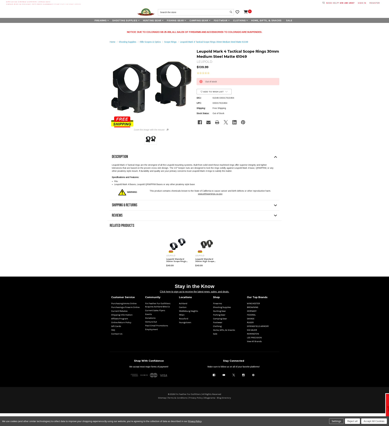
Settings (336, 421)
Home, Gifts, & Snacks (266, 20)
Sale (289, 20)
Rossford (183, 318)
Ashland (183, 303)
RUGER (250, 322)
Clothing (239, 20)
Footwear (220, 20)
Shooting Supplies (124, 20)
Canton (182, 307)
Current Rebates (119, 311)
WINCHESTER (253, 303)
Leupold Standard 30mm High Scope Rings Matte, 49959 (205, 260)
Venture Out (151, 322)
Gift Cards (116, 326)
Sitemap (162, 398)
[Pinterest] (243, 122)
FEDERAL (251, 315)
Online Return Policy (121, 322)
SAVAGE (250, 318)
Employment (151, 329)
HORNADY (251, 311)
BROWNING (252, 307)
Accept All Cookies (374, 421)
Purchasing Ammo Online (123, 303)
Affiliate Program (119, 318)
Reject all (352, 421)
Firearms (101, 20)
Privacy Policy (196, 398)
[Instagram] (243, 375)
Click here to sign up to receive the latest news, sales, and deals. (194, 291)
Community (152, 297)
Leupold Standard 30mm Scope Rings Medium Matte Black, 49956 (177, 260)
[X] (226, 122)
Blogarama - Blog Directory (217, 398)
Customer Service (123, 297)
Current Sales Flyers (155, 310)
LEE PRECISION (254, 337)
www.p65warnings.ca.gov (210, 194)
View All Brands (254, 341)
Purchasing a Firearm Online (125, 307)
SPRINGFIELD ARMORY (258, 326)
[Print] (217, 122)
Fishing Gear (175, 20)
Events (148, 314)
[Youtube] (223, 375)
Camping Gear (198, 20)
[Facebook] (200, 122)
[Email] (208, 122)
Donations (150, 318)
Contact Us (116, 334)
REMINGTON (253, 334)
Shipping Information (122, 315)
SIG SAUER (252, 330)
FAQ (113, 330)
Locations (185, 297)
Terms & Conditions (178, 398)
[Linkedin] (234, 122)
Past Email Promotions (156, 325)
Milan (181, 315)
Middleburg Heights (188, 311)
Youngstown (185, 322)
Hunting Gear (152, 20)
